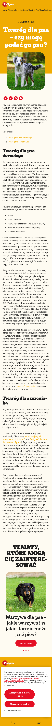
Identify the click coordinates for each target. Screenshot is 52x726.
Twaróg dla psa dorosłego (20, 137)
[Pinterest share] (16, 98)
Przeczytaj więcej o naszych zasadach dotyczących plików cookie (22, 680)
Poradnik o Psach (21, 10)
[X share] (11, 98)
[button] (23, 650)
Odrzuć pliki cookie (19, 704)
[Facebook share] (6, 98)
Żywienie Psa (34, 10)
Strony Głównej (8, 10)
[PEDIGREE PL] (11, 5)
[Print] (21, 98)
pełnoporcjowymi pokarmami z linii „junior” (22, 438)
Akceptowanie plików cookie (19, 694)
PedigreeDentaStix (25, 386)
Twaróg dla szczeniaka (18, 141)
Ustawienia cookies (12, 710)
